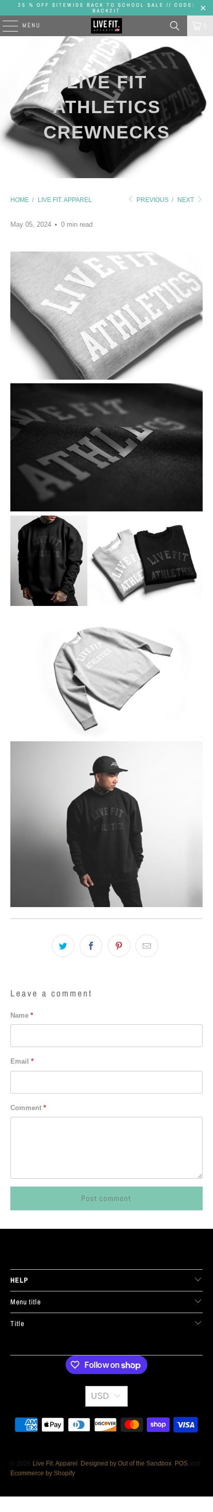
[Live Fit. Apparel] (106, 25)
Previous (152, 200)
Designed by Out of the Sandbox (126, 1463)
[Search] (175, 25)
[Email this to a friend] (146, 945)
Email (22, 1061)
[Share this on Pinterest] (119, 945)
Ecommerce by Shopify (42, 1473)
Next (186, 200)
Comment (28, 1108)
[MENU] (5, 25)
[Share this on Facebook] (91, 945)
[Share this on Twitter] (63, 945)
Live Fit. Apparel (55, 1463)
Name (21, 1015)
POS (181, 1463)
